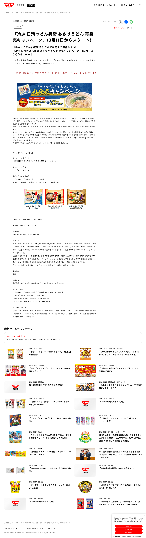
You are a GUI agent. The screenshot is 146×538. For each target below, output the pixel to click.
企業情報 (31, 5)
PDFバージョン (123, 28)
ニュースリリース (17, 12)
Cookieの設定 (128, 526)
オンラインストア (127, 5)
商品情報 (20, 5)
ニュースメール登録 (15, 336)
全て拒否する (128, 529)
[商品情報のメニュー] (25, 4)
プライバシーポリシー (34, 528)
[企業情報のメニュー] (35, 4)
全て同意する (128, 532)
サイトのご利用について (13, 528)
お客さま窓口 (99, 5)
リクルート (111, 5)
